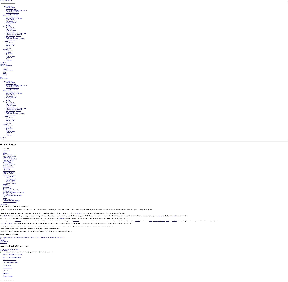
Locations (5, 41)
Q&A (4, 196)
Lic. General (6, 187)
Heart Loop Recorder (8, 173)
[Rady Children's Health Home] (6, 0)
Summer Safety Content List (9, 202)
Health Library (9, 29)
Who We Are (9, 50)
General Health (6, 169)
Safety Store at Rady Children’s (13, 36)
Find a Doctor (3, 62)
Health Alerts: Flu (10, 32)
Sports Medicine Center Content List (11, 200)
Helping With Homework (9, 175)
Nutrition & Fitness (7, 188)
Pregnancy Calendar (8, 194)
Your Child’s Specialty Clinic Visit (14, 18)
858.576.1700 (3, 64)
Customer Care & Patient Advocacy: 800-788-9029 (47, 237)
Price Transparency (7, 265)
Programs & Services (8, 6)
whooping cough (157, 221)
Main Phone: (27, 237)
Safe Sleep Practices (11, 19)
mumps (163, 221)
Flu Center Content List (8, 167)
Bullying (8, 177)
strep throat (76, 221)
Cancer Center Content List (9, 156)
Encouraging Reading (11, 179)
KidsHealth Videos (7, 185)
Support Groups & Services (12, 11)
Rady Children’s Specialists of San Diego (13, 254)
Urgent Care (9, 46)
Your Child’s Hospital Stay (12, 17)
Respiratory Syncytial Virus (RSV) (14, 34)
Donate (4, 74)
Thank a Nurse (3, 243)
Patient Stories (9, 53)
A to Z (4, 152)
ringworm (11, 223)
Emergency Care (10, 45)
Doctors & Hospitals (8, 161)
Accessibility (6, 273)
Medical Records (10, 23)
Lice (1, 223)
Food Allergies (6, 168)
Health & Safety (7, 26)
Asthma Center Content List (9, 154)
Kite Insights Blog (10, 56)
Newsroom (8, 52)
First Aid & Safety (7, 165)
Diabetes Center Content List (10, 158)
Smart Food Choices (11, 181)
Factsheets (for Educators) (9, 164)
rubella (150, 221)
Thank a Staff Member (5, 249)
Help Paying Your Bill (11, 21)
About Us (5, 49)
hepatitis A (174, 221)
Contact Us (5, 68)
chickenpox (18, 221)
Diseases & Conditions (8, 160)
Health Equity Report (11, 40)
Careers (8, 55)
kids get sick (61, 218)
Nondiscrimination (7, 268)
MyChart (8, 25)
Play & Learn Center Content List (11, 189)
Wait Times (8, 48)
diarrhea (171, 216)
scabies (4, 223)
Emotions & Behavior (8, 163)
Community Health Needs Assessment (15, 38)
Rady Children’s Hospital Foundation (12, 257)
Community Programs (11, 9)
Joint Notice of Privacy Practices (10, 262)
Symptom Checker (10, 27)
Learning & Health (10, 180)
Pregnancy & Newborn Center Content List (13, 192)
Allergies (5, 153)
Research (5, 73)
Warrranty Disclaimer (8, 276)
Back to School (9, 176)
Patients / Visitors (7, 15)
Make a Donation (4, 241)
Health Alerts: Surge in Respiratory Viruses (16, 33)
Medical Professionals (8, 70)
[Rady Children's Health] (6, 65)
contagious (137, 221)
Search (1, 77)
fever (160, 216)
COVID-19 (6, 216)
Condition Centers (7, 157)
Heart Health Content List (9, 172)
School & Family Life (8, 199)
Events (7, 59)
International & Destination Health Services (16, 10)
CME (4, 72)
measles (167, 221)
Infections (5, 184)
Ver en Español (3, 204)
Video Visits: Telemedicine (12, 13)
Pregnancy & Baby (7, 191)
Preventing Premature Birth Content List (12, 195)
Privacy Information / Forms (9, 260)
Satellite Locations (10, 44)
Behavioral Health (10, 7)
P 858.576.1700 (4, 78)
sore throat (79, 213)
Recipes (5, 198)
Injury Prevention (10, 37)
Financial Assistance (11, 22)
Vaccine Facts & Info (11, 30)
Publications (9, 60)
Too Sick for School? (11, 183)
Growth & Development (9, 171)
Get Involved (9, 57)
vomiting (175, 216)
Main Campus (9, 42)
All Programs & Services (12, 14)
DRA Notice (6, 270)
